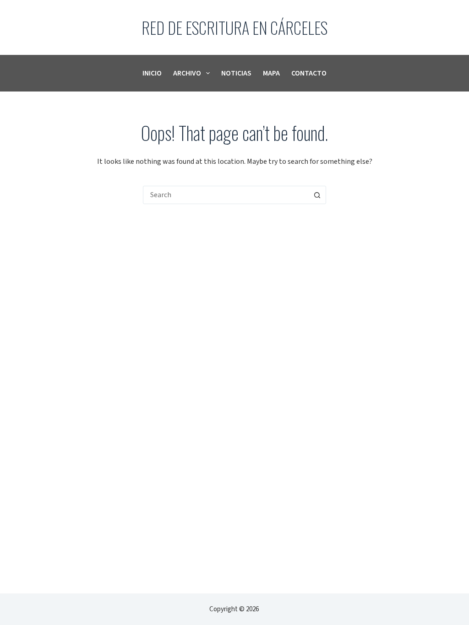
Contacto (309, 73)
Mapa (271, 73)
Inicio (152, 73)
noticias (236, 73)
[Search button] (317, 195)
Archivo (187, 73)
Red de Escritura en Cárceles (234, 27)
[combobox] (225, 195)
